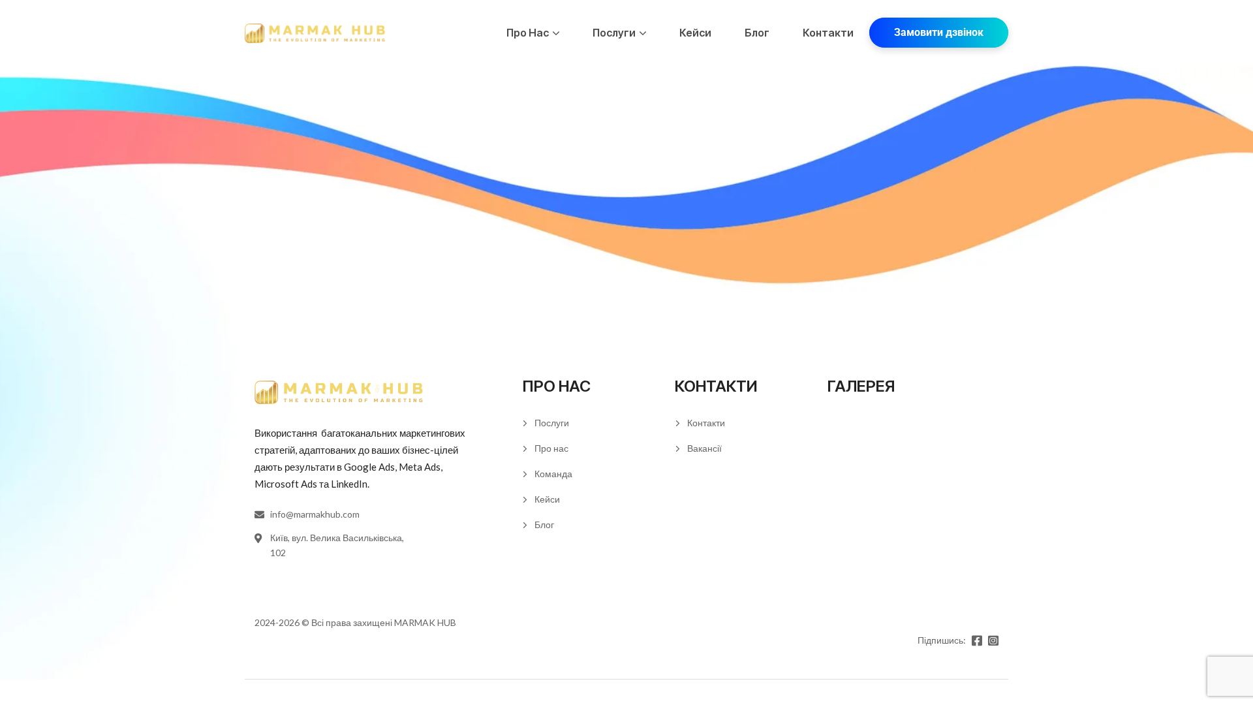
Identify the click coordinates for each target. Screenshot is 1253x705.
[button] (938, 33)
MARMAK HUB (425, 622)
